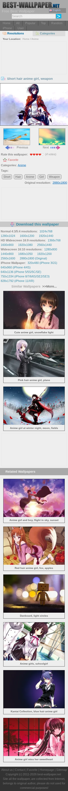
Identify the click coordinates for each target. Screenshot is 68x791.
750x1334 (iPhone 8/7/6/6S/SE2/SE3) (25, 276)
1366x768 (54, 240)
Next (46, 147)
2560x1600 (8, 258)
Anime (35, 38)
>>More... (49, 286)
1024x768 (46, 231)
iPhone (7, 28)
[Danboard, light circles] (34, 611)
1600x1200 (27, 235)
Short (6, 176)
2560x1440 (44, 244)
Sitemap (61, 769)
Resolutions (15, 33)
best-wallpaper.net (49, 774)
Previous (22, 147)
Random (56, 23)
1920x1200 (44, 253)
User (21, 28)
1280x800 (50, 249)
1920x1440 (46, 235)
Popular (30, 23)
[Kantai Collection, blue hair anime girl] (34, 707)
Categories (47, 33)
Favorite (13, 159)
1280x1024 (8, 235)
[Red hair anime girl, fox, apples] (34, 563)
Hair (18, 176)
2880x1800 (60, 182)
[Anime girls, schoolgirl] (34, 659)
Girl (41, 176)
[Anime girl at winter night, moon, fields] (34, 423)
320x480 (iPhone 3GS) (42, 262)
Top (43, 23)
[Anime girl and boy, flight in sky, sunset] (34, 516)
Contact (20, 769)
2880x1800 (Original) (33, 258)
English (57, 10)
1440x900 (7, 253)
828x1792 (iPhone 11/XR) (17, 280)
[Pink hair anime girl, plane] (34, 376)
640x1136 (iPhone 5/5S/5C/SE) (21, 271)
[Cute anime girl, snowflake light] (34, 328)
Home (7, 23)
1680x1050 (25, 253)
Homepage (47, 769)
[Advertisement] (34, 69)
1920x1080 (25, 244)
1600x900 (7, 244)
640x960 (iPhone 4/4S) (15, 267)
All (18, 23)
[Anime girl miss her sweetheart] (34, 755)
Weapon (54, 176)
